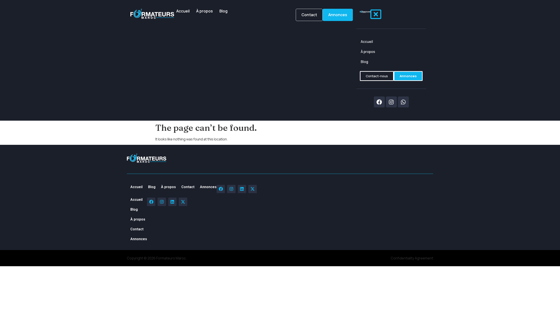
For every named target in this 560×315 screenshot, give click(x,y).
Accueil (183, 11)
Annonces (208, 187)
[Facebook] (221, 189)
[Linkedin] (242, 189)
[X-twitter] (252, 189)
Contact (187, 187)
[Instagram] (231, 189)
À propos (204, 11)
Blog (223, 11)
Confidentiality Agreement (412, 258)
